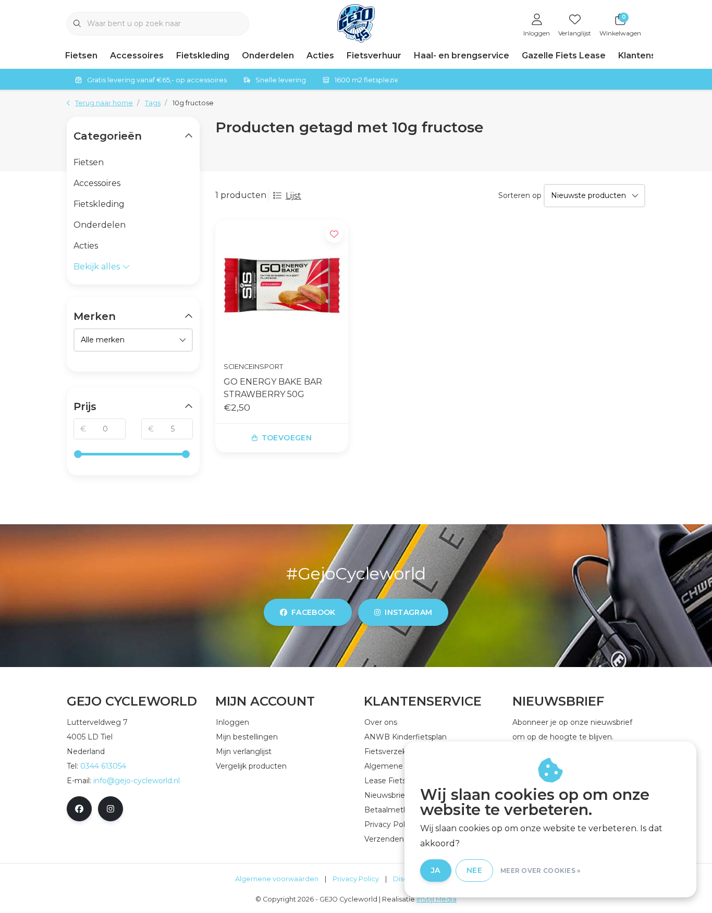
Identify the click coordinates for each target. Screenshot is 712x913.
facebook (313, 612)
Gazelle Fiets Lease (564, 55)
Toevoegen (287, 437)
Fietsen (81, 55)
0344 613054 (103, 766)
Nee (474, 870)
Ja (435, 870)
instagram (408, 612)
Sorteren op (520, 195)
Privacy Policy (356, 879)
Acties (320, 55)
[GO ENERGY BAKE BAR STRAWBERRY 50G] (281, 286)
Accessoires (137, 55)
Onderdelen (268, 55)
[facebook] (79, 808)
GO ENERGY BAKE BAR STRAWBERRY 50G (273, 388)
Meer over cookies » (540, 870)
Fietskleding (202, 55)
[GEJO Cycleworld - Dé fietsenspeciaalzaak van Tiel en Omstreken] (356, 23)
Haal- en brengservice (461, 55)
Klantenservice (650, 55)
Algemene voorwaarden (276, 879)
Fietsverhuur (374, 55)
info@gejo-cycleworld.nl (136, 780)
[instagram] (110, 808)
